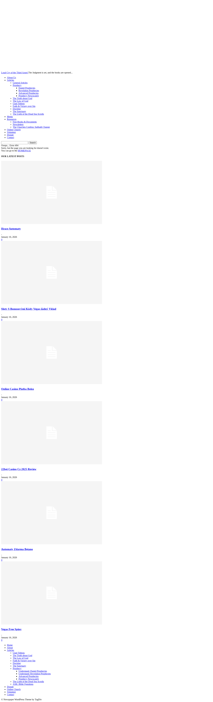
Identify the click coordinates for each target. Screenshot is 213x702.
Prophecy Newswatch (29, 96)
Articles (10, 80)
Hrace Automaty (11, 228)
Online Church (14, 129)
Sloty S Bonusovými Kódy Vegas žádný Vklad (28, 308)
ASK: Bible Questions (23, 684)
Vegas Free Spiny (11, 629)
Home (10, 645)
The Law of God (20, 101)
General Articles (20, 83)
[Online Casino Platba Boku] (51, 383)
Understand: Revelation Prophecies (35, 673)
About (10, 647)
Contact (10, 137)
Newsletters (18, 124)
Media (10, 116)
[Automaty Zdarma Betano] (51, 543)
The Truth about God (22, 98)
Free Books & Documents (25, 122)
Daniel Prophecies (27, 88)
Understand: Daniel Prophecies (33, 671)
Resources (11, 119)
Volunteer (11, 132)
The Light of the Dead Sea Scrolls (28, 114)
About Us (11, 77)
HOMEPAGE (24, 150)
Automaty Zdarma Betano (17, 549)
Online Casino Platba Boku (17, 388)
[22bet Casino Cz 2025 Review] (51, 463)
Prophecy (17, 85)
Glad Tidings (19, 103)
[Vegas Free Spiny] (51, 624)
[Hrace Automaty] (51, 223)
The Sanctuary (19, 111)
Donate (10, 135)
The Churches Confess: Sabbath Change (31, 127)
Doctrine (17, 109)
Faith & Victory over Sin (24, 106)
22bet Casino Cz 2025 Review (18, 469)
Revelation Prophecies (29, 90)
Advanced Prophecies (29, 93)
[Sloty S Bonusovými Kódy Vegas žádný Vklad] (51, 303)
